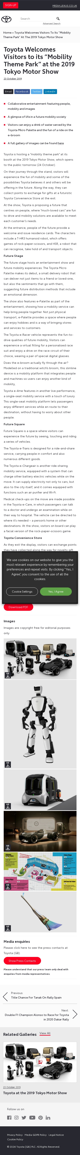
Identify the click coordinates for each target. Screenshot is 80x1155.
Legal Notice (56, 1134)
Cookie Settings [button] (22, 591)
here (61, 143)
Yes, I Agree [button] (55, 591)
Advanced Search (52, 23)
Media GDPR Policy (36, 1134)
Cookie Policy (15, 1139)
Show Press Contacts (22, 960)
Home (7, 32)
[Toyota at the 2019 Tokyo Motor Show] (40, 1061)
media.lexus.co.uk (65, 5)
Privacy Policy (15, 1134)
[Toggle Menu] (75, 18)
